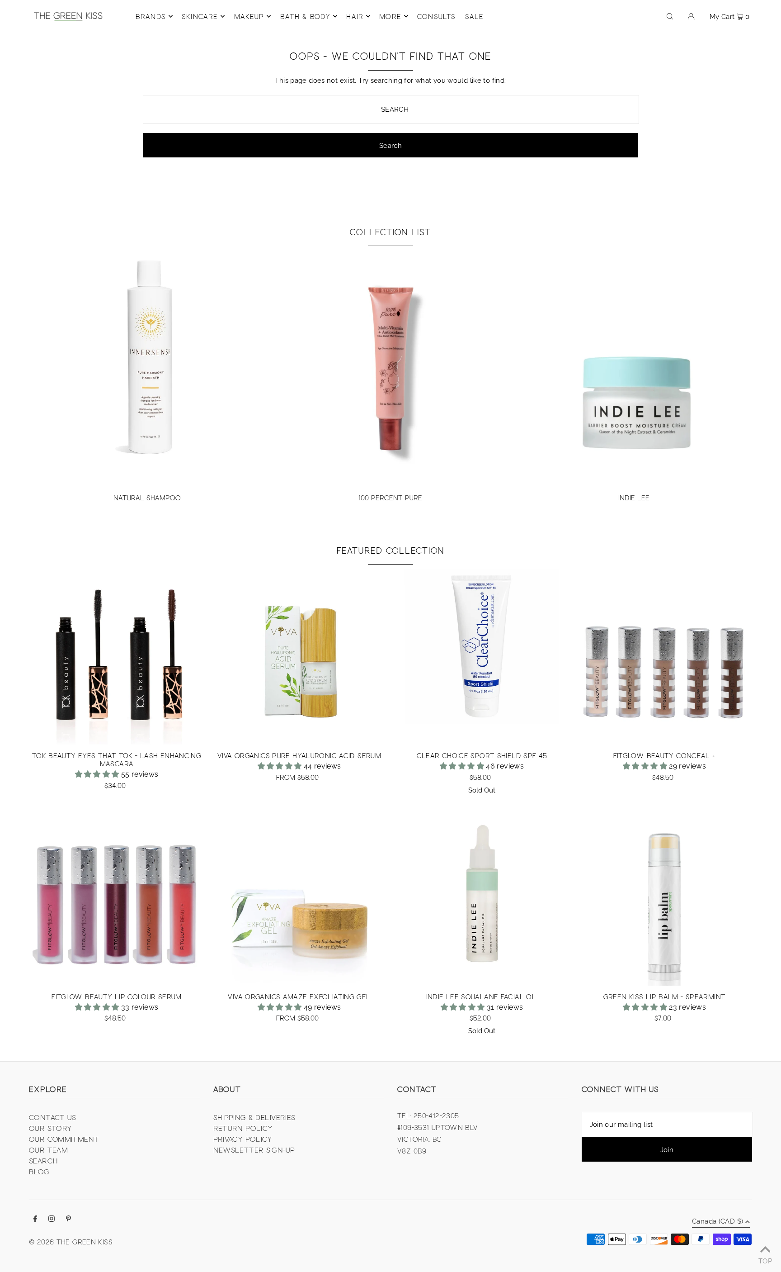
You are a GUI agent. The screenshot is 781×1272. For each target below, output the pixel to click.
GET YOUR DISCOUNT (452, 668)
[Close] (502, 576)
